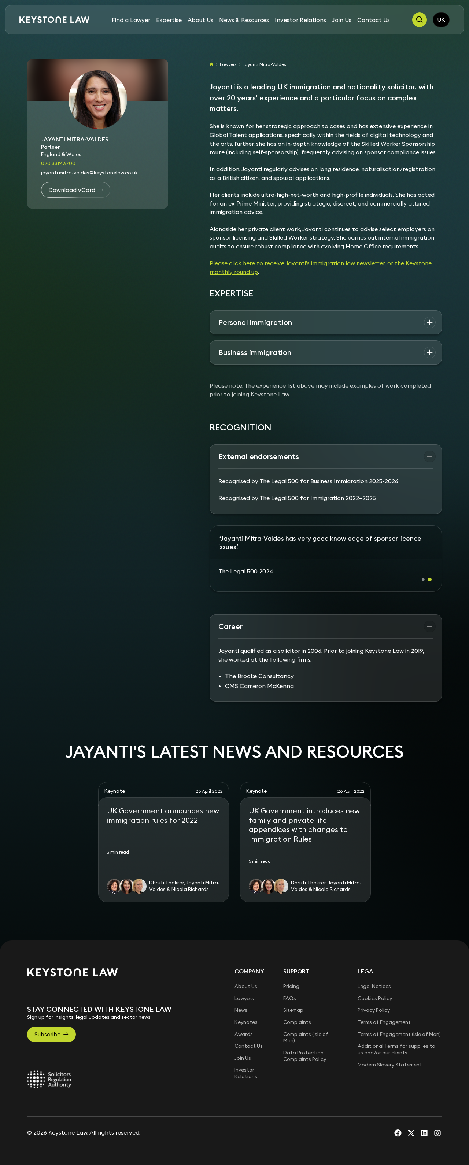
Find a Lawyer (131, 19)
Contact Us (373, 19)
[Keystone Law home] (54, 19)
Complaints (297, 1013)
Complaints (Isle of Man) (305, 1029)
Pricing (291, 977)
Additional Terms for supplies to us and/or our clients (396, 1040)
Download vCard (71, 189)
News (240, 1001)
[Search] (419, 19)
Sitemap (293, 1001)
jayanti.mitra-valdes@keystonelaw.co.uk (89, 172)
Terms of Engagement (384, 1013)
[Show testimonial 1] (423, 571)
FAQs (289, 990)
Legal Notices (374, 977)
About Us (200, 19)
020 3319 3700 (58, 163)
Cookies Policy (375, 990)
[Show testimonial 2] (429, 571)
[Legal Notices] (49, 1071)
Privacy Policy (374, 1001)
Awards (243, 1025)
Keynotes (246, 1013)
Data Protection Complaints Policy (304, 1047)
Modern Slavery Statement (390, 1056)
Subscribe (47, 1025)
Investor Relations (300, 19)
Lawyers (228, 64)
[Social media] (398, 1124)
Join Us (341, 19)
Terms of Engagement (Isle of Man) (399, 1025)
